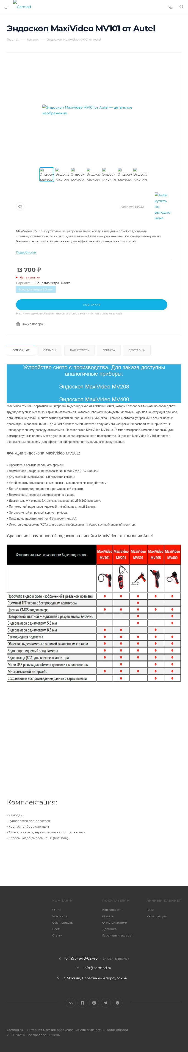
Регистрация (157, 916)
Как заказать (112, 910)
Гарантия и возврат (117, 935)
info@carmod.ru (97, 968)
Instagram (94, 1003)
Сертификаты (62, 922)
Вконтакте (71, 1003)
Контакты (59, 916)
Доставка (137, 350)
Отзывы (49, 350)
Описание (21, 350)
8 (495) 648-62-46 (81, 958)
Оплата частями (114, 922)
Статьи (57, 935)
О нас (56, 910)
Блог (55, 929)
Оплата (109, 350)
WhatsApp (117, 1003)
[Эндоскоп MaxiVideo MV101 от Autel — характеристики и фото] (94, 110)
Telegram (106, 1003)
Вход (150, 910)
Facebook (82, 1003)
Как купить (79, 350)
